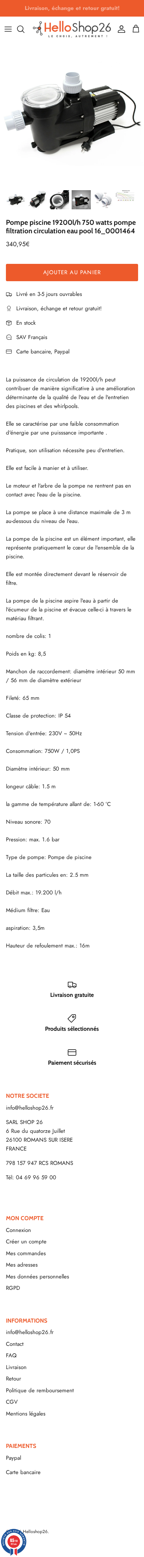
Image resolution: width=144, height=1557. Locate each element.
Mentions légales (25, 1414)
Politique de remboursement (40, 1390)
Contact (15, 1344)
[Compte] (120, 29)
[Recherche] (24, 29)
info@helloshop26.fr (30, 1108)
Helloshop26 (35, 1531)
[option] (72, 114)
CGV (12, 1402)
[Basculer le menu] (8, 29)
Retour (13, 1379)
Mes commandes (26, 1253)
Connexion (18, 1230)
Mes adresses (22, 1265)
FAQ (11, 1355)
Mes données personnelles (37, 1277)
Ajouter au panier (72, 272)
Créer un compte (26, 1241)
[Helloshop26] (72, 29)
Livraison (16, 1367)
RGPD (13, 1288)
